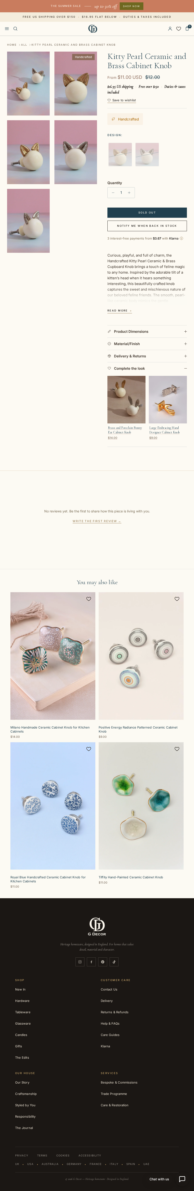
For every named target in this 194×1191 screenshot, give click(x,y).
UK (17, 1164)
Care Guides (110, 1035)
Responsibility (25, 1116)
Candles (21, 1035)
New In (20, 989)
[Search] (15, 28)
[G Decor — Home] (92, 29)
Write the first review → (97, 521)
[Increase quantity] (130, 192)
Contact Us (109, 989)
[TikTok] (114, 961)
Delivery (107, 1001)
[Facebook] (91, 961)
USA (30, 1164)
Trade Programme (114, 1094)
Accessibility (90, 1155)
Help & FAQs (110, 1023)
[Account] (170, 28)
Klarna (105, 1046)
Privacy (21, 1155)
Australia (50, 1164)
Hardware (22, 1001)
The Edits (22, 1057)
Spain (130, 1164)
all (24, 44)
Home (12, 44)
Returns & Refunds (114, 1012)
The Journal (24, 1128)
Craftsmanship (26, 1094)
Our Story (22, 1082)
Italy (114, 1164)
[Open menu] (6, 28)
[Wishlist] (178, 28)
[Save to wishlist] (89, 599)
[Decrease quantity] (112, 192)
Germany (74, 1164)
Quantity (114, 183)
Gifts (18, 1046)
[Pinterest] (102, 961)
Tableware (23, 1012)
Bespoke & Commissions (119, 1082)
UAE (146, 1164)
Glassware (23, 1023)
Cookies (63, 1155)
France (96, 1164)
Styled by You (25, 1105)
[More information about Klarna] (181, 238)
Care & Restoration (114, 1105)
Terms (42, 1155)
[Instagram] (79, 961)
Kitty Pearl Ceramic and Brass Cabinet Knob (73, 44)
